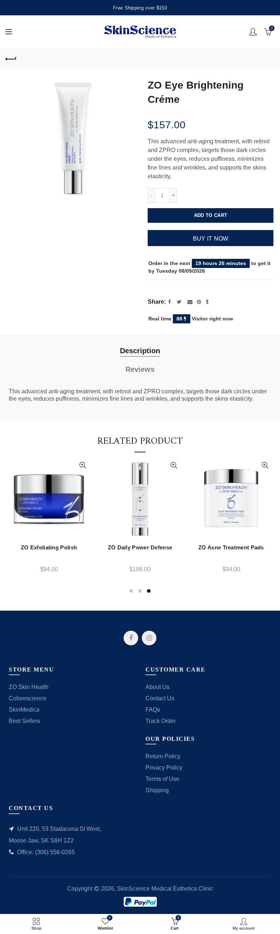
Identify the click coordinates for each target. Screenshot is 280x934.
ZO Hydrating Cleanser (89, 547)
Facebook (131, 638)
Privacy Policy (163, 767)
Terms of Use (162, 779)
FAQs (152, 710)
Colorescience (27, 698)
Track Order (160, 721)
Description (140, 351)
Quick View (32, 465)
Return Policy (162, 756)
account (253, 31)
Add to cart (210, 215)
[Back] (11, 58)
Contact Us (159, 698)
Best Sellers (24, 721)
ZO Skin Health (28, 687)
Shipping (157, 790)
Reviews (140, 369)
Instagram (149, 638)
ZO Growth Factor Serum (180, 547)
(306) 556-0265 (55, 852)
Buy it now (211, 239)
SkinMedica (24, 710)
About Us (157, 687)
